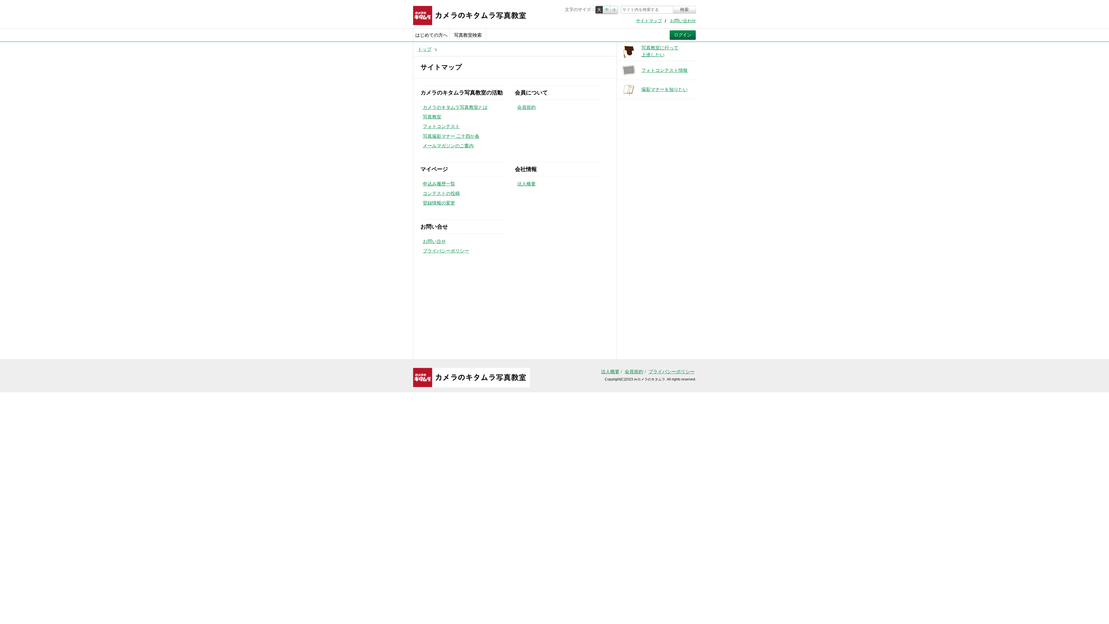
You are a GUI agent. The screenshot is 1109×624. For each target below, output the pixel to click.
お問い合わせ (683, 20)
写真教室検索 (468, 35)
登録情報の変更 (439, 202)
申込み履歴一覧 (439, 183)
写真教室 (432, 116)
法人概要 (526, 183)
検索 (684, 9)
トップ (424, 49)
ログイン (682, 35)
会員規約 (526, 107)
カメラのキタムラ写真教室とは (455, 107)
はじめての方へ (431, 35)
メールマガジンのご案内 (448, 145)
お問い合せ (434, 241)
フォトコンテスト (441, 126)
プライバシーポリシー (446, 250)
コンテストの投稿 (441, 193)
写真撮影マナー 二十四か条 (451, 136)
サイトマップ (649, 20)
